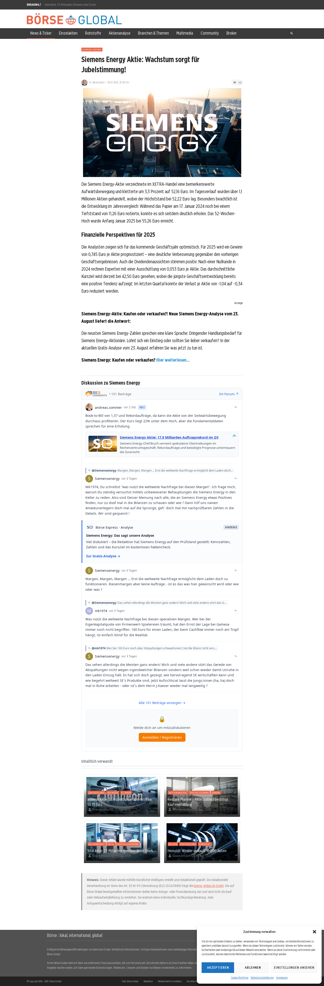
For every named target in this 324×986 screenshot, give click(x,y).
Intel (111, 844)
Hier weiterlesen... (173, 360)
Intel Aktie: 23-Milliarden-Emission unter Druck (70, 4)
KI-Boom (126, 792)
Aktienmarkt (96, 844)
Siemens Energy (92, 49)
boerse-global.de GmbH (209, 886)
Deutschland (96, 792)
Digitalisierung (199, 792)
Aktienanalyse (178, 792)
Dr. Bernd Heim (97, 82)
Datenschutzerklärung (262, 977)
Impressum (282, 977)
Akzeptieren (218, 967)
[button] (314, 931)
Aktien (173, 844)
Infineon (112, 792)
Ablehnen (253, 967)
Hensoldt (205, 844)
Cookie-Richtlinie (239, 977)
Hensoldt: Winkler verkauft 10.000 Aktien (197, 850)
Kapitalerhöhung (128, 844)
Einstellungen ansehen (294, 967)
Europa (216, 792)
